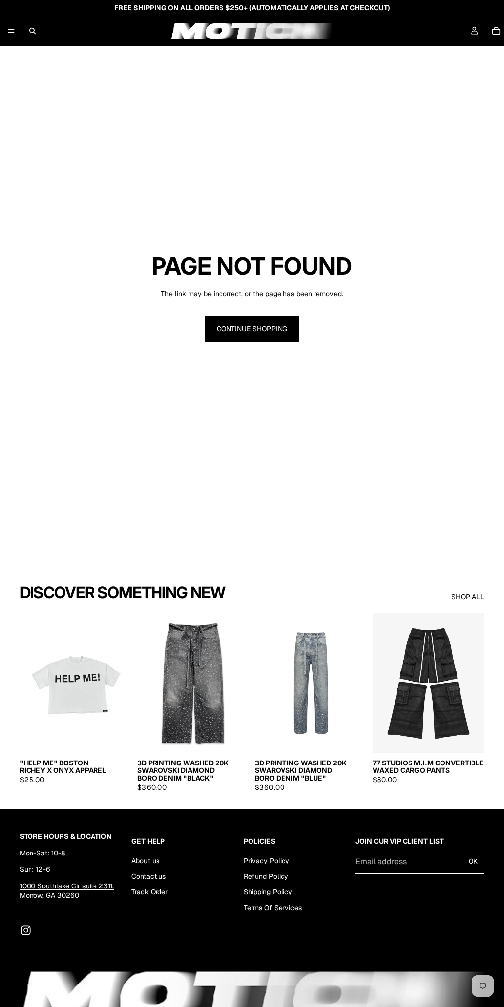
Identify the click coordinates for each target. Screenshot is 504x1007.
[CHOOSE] (116, 738)
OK (473, 861)
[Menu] (11, 31)
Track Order (149, 891)
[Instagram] (26, 930)
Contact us (148, 876)
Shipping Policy (268, 891)
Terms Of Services (273, 907)
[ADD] (234, 738)
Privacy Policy (266, 860)
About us (145, 860)
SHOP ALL (467, 596)
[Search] (32, 31)
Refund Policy (266, 876)
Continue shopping (252, 328)
